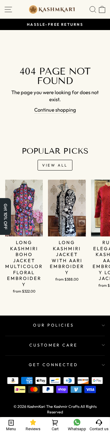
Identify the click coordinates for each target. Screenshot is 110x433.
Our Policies (53, 325)
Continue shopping (55, 109)
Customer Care (53, 345)
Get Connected (53, 364)
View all (55, 165)
